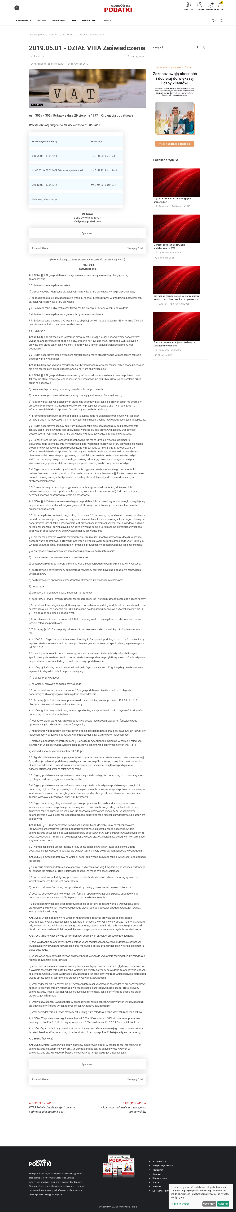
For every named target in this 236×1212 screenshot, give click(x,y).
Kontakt (157, 1174)
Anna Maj (163, 206)
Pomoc (156, 1182)
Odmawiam (209, 1203)
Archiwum (54, 34)
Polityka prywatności (163, 1165)
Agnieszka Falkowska (170, 252)
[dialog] (201, 1196)
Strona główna (37, 34)
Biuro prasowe (160, 1178)
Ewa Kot (163, 303)
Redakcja (39, 56)
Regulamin (158, 1169)
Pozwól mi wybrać (180, 1203)
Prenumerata (159, 1161)
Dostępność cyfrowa (163, 1190)
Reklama (157, 1186)
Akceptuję (223, 1203)
